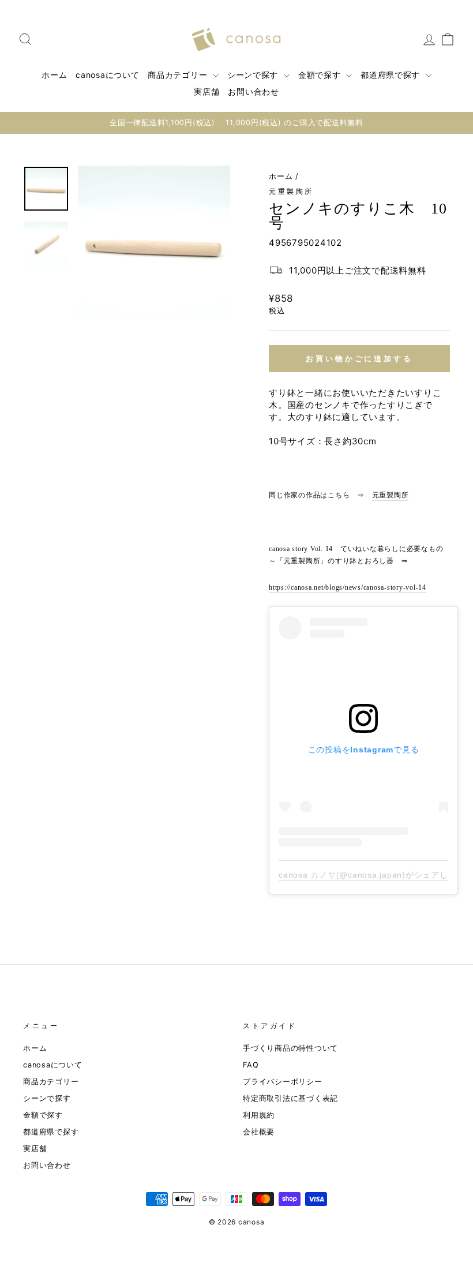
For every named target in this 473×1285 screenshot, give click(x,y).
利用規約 (259, 1115)
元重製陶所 (291, 191)
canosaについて (107, 75)
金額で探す (320, 75)
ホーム (54, 75)
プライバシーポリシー (282, 1081)
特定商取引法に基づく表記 (290, 1098)
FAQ (250, 1065)
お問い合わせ (253, 91)
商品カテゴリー (179, 75)
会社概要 (259, 1131)
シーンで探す (254, 75)
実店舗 (206, 91)
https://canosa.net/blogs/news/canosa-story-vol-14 (347, 587)
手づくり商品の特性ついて (290, 1048)
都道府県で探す (392, 75)
